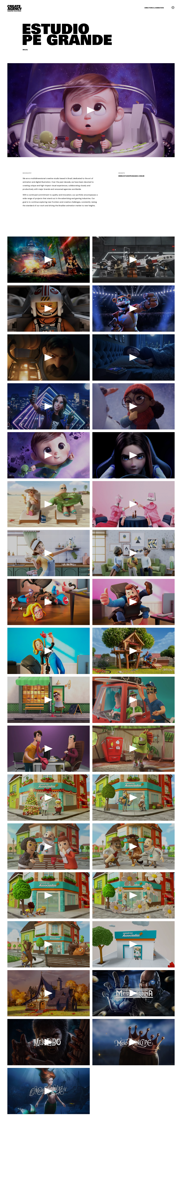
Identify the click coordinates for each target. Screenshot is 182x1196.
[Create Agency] (14, 7)
